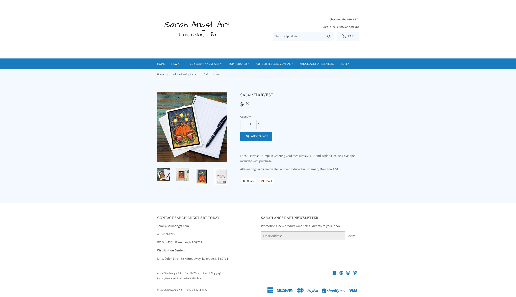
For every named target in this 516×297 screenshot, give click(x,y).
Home (161, 64)
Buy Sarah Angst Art (205, 64)
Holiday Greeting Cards (184, 74)
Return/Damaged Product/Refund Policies (179, 278)
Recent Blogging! (212, 273)
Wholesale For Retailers (317, 64)
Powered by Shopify (196, 290)
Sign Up (351, 236)
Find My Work (192, 273)
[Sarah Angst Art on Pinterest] (341, 273)
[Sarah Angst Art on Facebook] (334, 273)
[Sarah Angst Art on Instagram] (348, 273)
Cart (351, 36)
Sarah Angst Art (173, 290)
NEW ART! (177, 64)
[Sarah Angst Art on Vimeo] (355, 273)
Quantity (245, 116)
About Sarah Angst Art (169, 273)
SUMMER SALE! (238, 64)
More (344, 64)
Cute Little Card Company (274, 64)
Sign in (327, 27)
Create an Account (348, 27)
